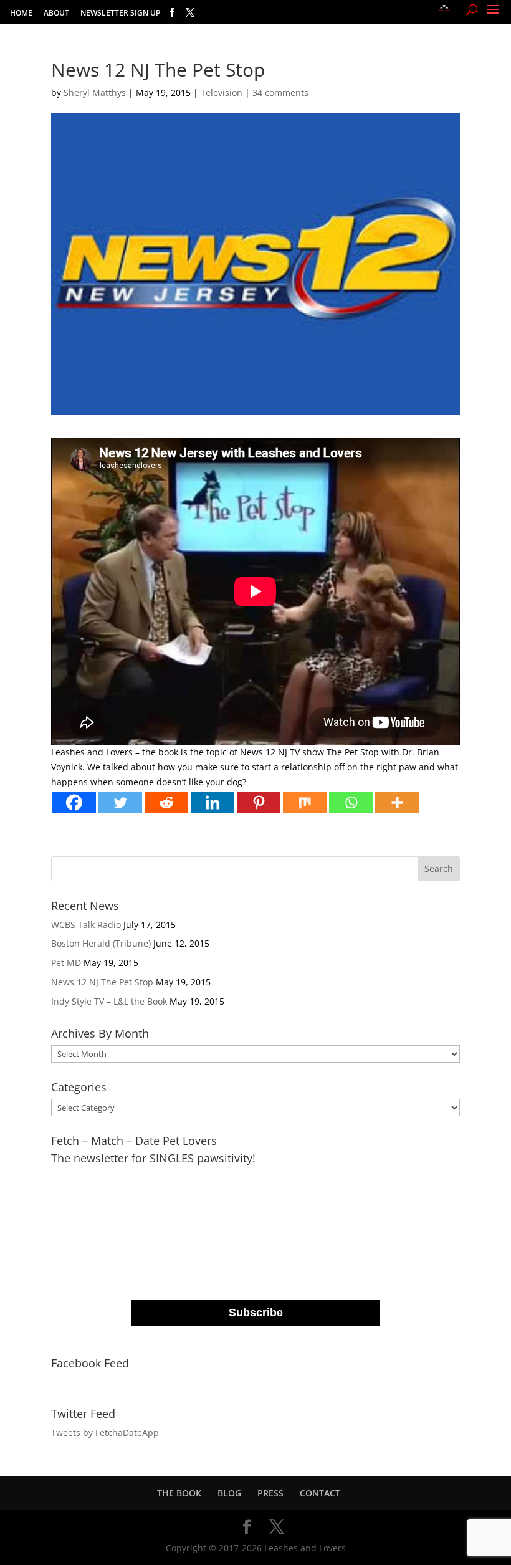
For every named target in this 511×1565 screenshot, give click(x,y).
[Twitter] (120, 802)
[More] (397, 802)
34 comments (280, 92)
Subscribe (256, 1312)
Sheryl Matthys (95, 92)
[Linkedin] (212, 802)
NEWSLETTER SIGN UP (120, 13)
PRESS (270, 1493)
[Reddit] (166, 802)
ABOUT (56, 13)
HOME (21, 13)
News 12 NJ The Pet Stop (102, 982)
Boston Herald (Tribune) (101, 943)
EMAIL (146, 1177)
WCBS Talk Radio (86, 925)
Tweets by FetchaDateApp (105, 1432)
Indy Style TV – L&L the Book (109, 1001)
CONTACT (320, 1493)
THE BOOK (179, 1493)
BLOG (229, 1493)
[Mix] (305, 802)
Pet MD (66, 963)
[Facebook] (74, 802)
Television (221, 92)
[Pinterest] (258, 802)
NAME (146, 1227)
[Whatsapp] (351, 802)
